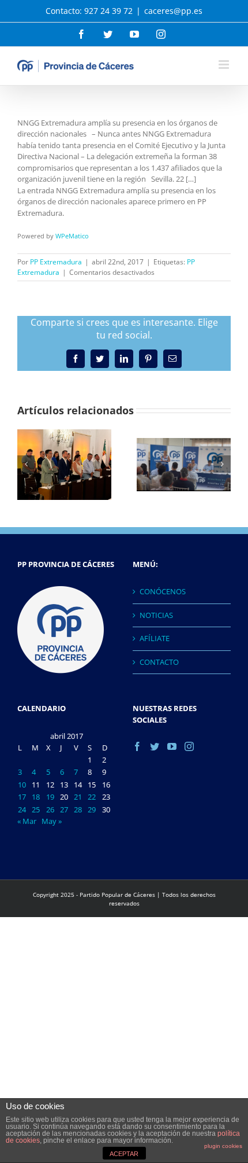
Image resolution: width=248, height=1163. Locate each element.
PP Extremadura (56, 262)
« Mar (26, 821)
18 (36, 797)
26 (50, 809)
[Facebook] (137, 746)
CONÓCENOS (163, 591)
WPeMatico (72, 235)
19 (50, 797)
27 (64, 809)
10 (22, 784)
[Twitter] (154, 746)
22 (92, 797)
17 (22, 797)
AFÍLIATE (155, 638)
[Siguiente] (222, 464)
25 (36, 809)
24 (22, 809)
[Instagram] (189, 746)
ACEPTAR (124, 1153)
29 (92, 809)
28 (78, 809)
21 (78, 797)
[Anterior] (26, 464)
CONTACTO (159, 662)
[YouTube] (171, 746)
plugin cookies (223, 1146)
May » (52, 821)
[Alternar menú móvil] (225, 64)
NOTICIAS (156, 615)
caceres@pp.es (173, 10)
